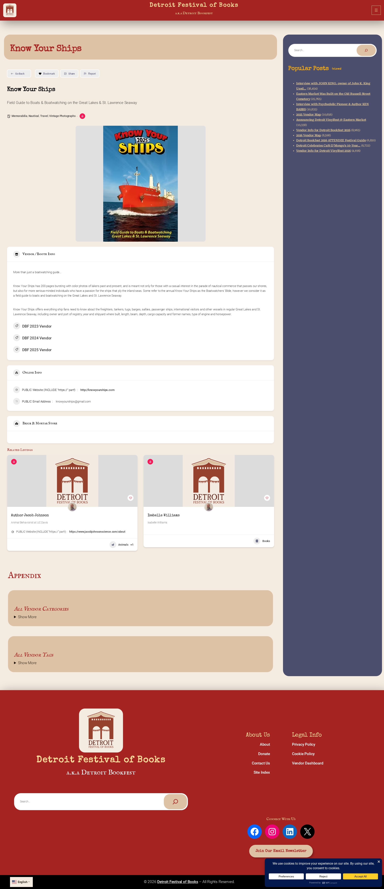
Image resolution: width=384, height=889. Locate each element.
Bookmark (49, 73)
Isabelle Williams (164, 515)
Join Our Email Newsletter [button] (281, 851)
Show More (27, 617)
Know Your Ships (46, 49)
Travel (44, 116)
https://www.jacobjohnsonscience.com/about (97, 531)
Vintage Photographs (62, 116)
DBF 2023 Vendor (37, 326)
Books (266, 541)
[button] (10, 504)
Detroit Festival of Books (194, 5)
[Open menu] (376, 10)
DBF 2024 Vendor (37, 338)
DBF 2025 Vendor (37, 350)
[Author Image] (72, 507)
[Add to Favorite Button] (131, 498)
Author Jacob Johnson (30, 515)
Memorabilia (19, 116)
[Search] (366, 50)
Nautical (34, 116)
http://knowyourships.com (97, 390)
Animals (123, 544)
